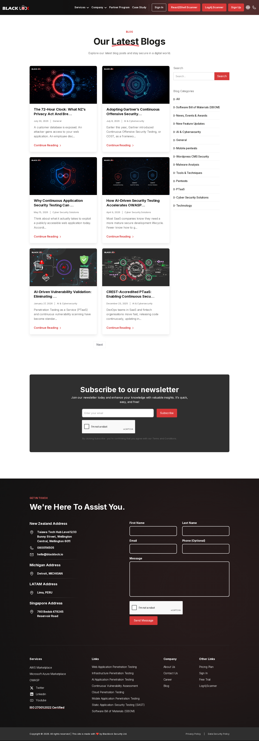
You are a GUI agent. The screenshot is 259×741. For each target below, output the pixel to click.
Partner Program (119, 7)
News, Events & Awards (191, 115)
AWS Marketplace (41, 667)
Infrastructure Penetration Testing (113, 673)
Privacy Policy (193, 733)
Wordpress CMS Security (192, 156)
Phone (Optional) (193, 540)
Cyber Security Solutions (192, 197)
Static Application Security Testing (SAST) (118, 705)
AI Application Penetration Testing (113, 679)
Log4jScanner (208, 686)
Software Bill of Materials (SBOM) (198, 107)
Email (133, 540)
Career (168, 679)
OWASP (34, 680)
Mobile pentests (186, 148)
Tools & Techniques (189, 173)
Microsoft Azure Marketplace (48, 674)
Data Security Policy (218, 733)
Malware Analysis (187, 164)
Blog (166, 686)
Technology (184, 205)
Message (136, 558)
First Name (137, 523)
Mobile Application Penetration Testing (116, 698)
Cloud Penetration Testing (108, 692)
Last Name (189, 523)
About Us (169, 667)
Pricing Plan (206, 667)
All (178, 99)
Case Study (139, 7)
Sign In (159, 7)
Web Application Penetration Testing (114, 667)
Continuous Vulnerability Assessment (115, 686)
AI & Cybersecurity (188, 132)
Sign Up (236, 7)
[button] (82, 7)
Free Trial (204, 679)
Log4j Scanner (214, 7)
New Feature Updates (190, 123)
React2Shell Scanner (184, 7)
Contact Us (171, 673)
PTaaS (180, 189)
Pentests (181, 181)
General (181, 140)
